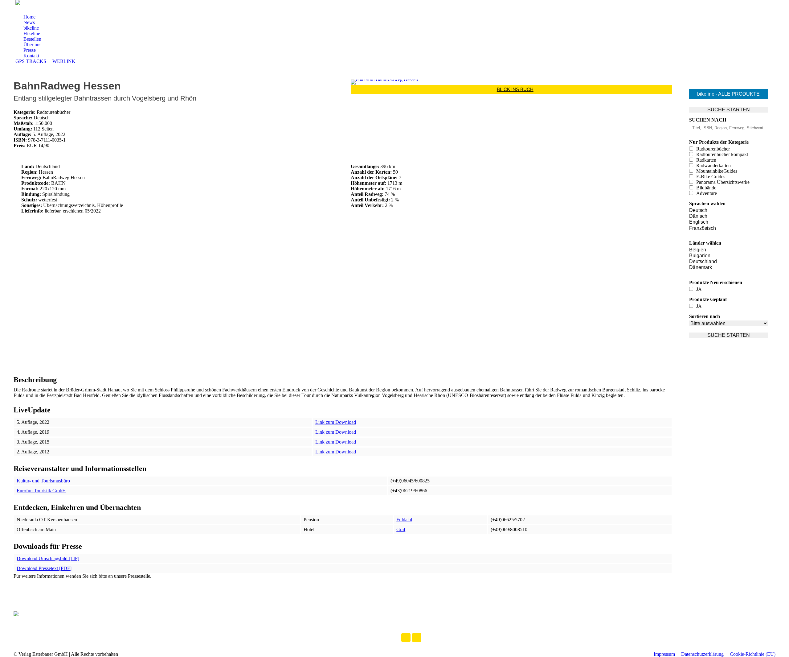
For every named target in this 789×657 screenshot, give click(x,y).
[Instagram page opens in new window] (45, 10)
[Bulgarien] (728, 256)
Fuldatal (404, 519)
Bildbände (706, 187)
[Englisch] (728, 222)
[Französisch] (728, 228)
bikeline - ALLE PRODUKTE (728, 94)
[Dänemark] (728, 268)
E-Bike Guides (710, 176)
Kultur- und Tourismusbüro (43, 480)
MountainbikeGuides (716, 171)
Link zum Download (335, 422)
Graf (400, 529)
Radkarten (706, 160)
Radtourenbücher (713, 148)
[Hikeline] (420, 621)
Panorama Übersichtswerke (723, 182)
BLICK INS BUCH (515, 89)
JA (699, 289)
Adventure (706, 193)
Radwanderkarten (713, 165)
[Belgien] (728, 250)
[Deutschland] (728, 262)
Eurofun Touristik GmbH (41, 490)
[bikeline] (407, 621)
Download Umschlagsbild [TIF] (48, 558)
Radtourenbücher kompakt (722, 154)
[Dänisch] (728, 216)
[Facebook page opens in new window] (35, 10)
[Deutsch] (728, 210)
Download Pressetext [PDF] (44, 568)
